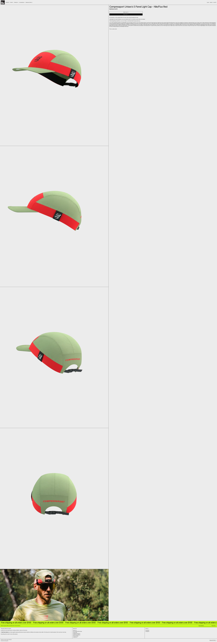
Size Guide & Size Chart (77, 631)
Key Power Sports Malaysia (7, 639)
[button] (211, 2)
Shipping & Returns (76, 633)
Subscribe (213, 625)
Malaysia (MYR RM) (212, 640)
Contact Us (75, 637)
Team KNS (75, 632)
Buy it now (125, 14)
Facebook (147, 630)
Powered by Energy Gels (4, 640)
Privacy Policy (75, 635)
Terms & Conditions (76, 634)
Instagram (147, 631)
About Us (75, 630)
